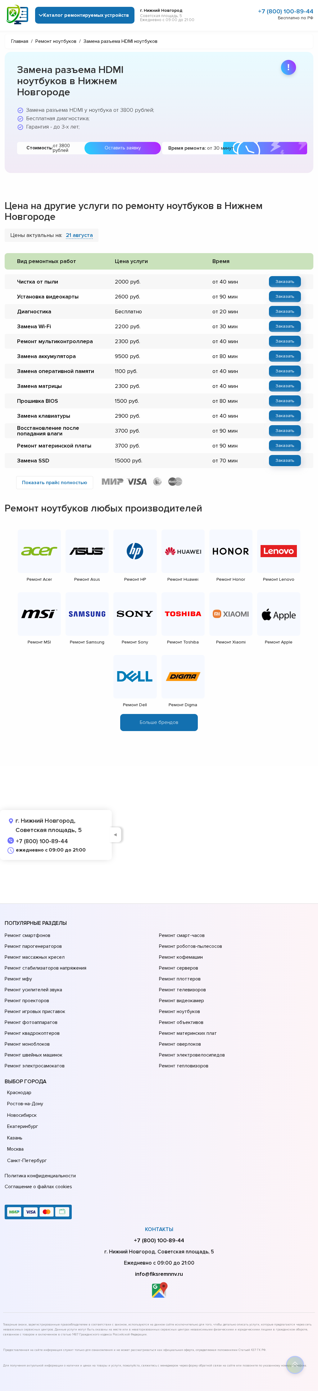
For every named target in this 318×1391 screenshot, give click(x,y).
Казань (14, 1138)
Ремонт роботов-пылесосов (190, 946)
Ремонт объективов (181, 1022)
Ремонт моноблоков (27, 1044)
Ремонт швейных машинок (33, 1055)
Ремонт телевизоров (182, 990)
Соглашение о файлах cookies (38, 1187)
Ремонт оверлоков (180, 1044)
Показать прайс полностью (54, 483)
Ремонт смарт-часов (182, 935)
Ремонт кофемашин (181, 957)
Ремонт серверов (178, 968)
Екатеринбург (22, 1126)
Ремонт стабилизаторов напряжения (45, 968)
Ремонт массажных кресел (35, 957)
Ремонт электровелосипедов (192, 1055)
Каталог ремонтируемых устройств (86, 15)
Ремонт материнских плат (188, 1033)
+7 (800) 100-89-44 (285, 11)
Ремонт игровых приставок (35, 1011)
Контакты (159, 1229)
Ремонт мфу (18, 979)
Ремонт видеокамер (181, 1001)
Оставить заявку (123, 148)
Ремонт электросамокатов (35, 1066)
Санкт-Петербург (27, 1160)
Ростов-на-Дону (25, 1104)
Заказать (284, 281)
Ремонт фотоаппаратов (31, 1022)
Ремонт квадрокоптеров (32, 1033)
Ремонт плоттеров (180, 979)
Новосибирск (22, 1115)
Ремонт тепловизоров (183, 1066)
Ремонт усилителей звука (33, 990)
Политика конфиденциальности (40, 1176)
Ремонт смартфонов (27, 935)
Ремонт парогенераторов (33, 946)
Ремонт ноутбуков (179, 1011)
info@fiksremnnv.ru (159, 1274)
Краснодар (19, 1092)
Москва (15, 1149)
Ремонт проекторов (27, 1001)
